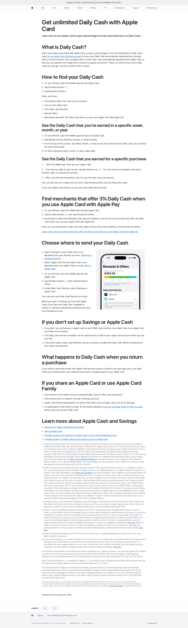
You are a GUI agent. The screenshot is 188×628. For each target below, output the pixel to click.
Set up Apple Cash (53, 431)
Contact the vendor (116, 586)
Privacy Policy (87, 623)
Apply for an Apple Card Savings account (61, 56)
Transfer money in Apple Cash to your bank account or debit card (76, 439)
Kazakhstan (152, 623)
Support (40, 615)
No (54, 608)
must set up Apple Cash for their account (123, 406)
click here (131, 523)
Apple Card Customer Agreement (83, 459)
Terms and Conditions (84, 473)
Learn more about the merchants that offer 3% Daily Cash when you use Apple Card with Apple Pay (90, 231)
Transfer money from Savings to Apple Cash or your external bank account (80, 435)
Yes (45, 608)
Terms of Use (74, 623)
